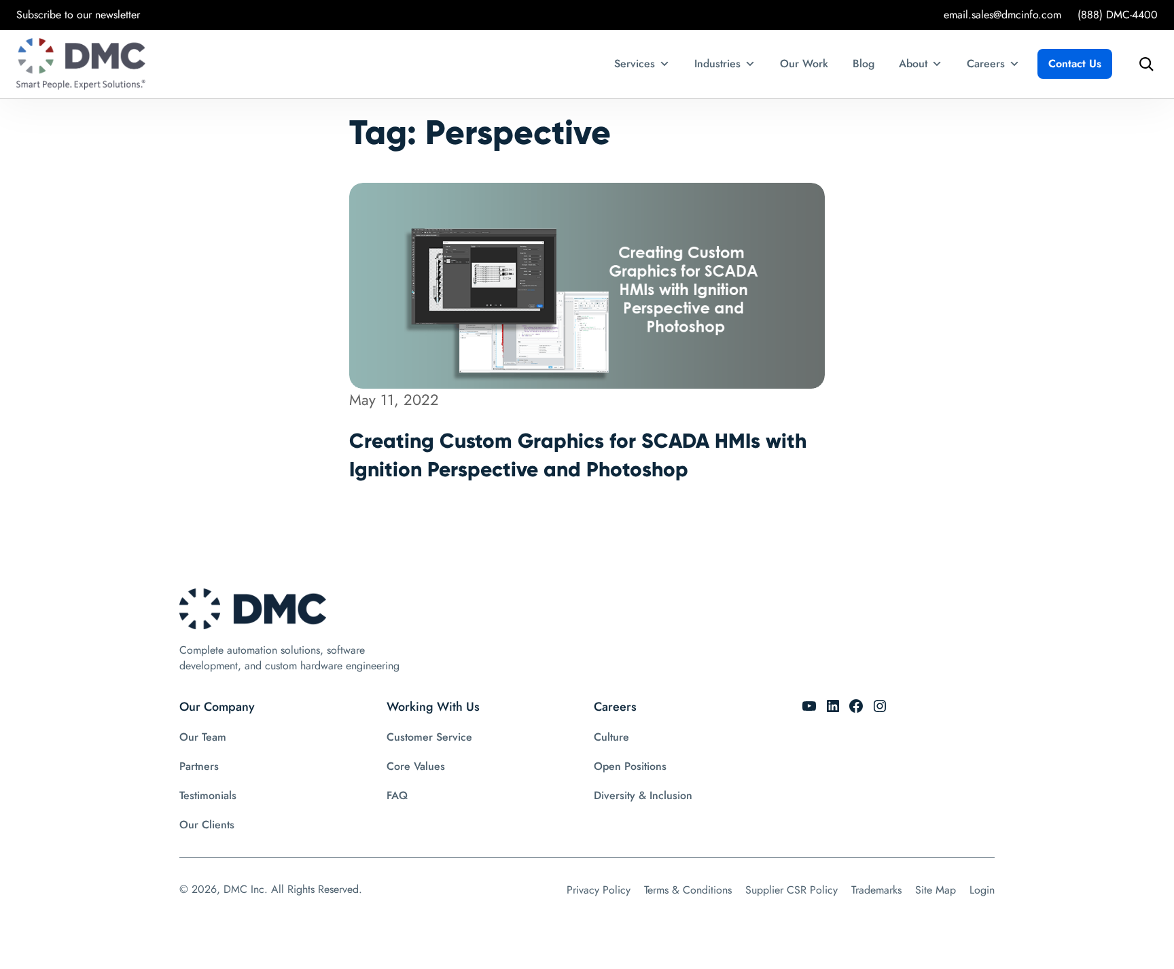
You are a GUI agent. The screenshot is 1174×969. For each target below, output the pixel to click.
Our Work (804, 63)
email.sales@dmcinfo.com (1002, 14)
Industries (717, 63)
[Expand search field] (1143, 64)
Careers (986, 63)
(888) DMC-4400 (1118, 14)
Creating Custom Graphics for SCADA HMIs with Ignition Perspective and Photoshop (577, 455)
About (913, 63)
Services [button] (634, 63)
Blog (863, 63)
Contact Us (1074, 63)
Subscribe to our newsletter (78, 14)
